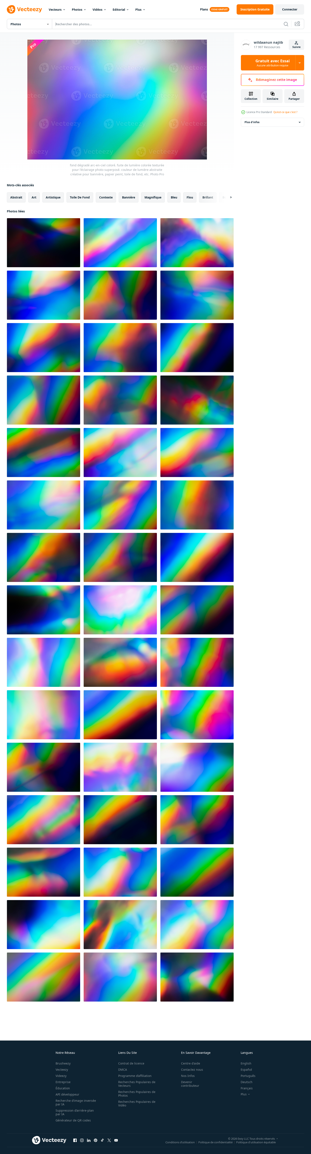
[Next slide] (227, 197)
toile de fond (80, 197)
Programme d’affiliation (135, 1076)
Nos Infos (188, 1076)
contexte (106, 197)
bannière (128, 197)
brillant (207, 197)
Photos (77, 9)
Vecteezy (62, 1070)
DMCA (122, 1070)
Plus (138, 9)
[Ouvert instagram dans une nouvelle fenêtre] (82, 1140)
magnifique (152, 197)
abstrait (16, 197)
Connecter (289, 9)
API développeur (67, 1094)
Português (248, 1076)
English (246, 1063)
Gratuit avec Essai (272, 62)
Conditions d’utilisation (180, 1142)
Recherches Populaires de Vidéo (136, 1103)
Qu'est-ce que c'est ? (285, 112)
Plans (204, 9)
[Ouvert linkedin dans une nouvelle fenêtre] (88, 1140)
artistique (53, 197)
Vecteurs (55, 9)
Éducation (63, 1088)
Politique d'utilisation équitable (256, 1142)
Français (247, 1088)
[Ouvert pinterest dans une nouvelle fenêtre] (95, 1140)
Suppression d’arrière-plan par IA (75, 1112)
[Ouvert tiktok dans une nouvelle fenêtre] (102, 1140)
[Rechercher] (286, 24)
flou (190, 197)
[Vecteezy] (24, 9)
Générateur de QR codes (73, 1120)
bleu (174, 197)
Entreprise (63, 1082)
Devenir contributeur (190, 1084)
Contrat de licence (131, 1063)
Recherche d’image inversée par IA (76, 1102)
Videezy (61, 1076)
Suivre (296, 47)
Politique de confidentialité (215, 1142)
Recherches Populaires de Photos (136, 1093)
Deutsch (246, 1082)
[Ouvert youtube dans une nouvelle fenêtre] (116, 1140)
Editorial (119, 9)
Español (246, 1070)
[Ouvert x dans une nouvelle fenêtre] (109, 1140)
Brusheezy (63, 1063)
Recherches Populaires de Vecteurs (136, 1084)
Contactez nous (192, 1070)
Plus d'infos (252, 122)
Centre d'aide (190, 1063)
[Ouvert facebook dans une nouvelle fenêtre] (75, 1140)
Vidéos (97, 9)
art (34, 197)
